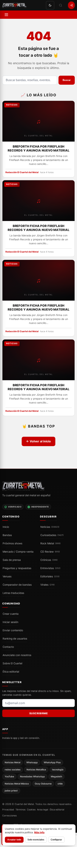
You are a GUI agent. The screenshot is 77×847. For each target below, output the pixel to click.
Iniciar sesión (10, 621)
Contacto (8, 646)
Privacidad (8, 809)
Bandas (7, 534)
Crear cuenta (11, 613)
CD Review (50, 551)
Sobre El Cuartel (12, 663)
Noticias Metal (12, 762)
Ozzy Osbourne (43, 783)
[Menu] (6, 15)
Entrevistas (50, 567)
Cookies (31, 809)
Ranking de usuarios (15, 638)
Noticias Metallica (36, 769)
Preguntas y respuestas (17, 567)
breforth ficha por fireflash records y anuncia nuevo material (38, 148)
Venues (7, 576)
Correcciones (9, 815)
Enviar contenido (13, 630)
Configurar (56, 839)
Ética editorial (11, 671)
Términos (20, 809)
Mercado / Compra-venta (18, 551)
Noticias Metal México (17, 783)
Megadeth (56, 776)
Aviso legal (42, 809)
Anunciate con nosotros (17, 654)
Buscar (67, 80)
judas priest (11, 790)
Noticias (49, 526)
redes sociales (13, 769)
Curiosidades (52, 534)
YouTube (9, 776)
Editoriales (49, 576)
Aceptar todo (14, 839)
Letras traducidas (13, 592)
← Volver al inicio (38, 441)
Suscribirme (38, 713)
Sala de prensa (12, 559)
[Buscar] (60, 5)
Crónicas (49, 559)
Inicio (6, 526)
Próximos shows (12, 543)
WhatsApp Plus (52, 762)
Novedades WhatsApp (32, 776)
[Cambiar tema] (50, 5)
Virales (47, 584)
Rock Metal (50, 543)
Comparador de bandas (17, 584)
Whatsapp (32, 762)
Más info (39, 832)
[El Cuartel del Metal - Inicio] (14, 5)
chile (60, 783)
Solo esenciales (35, 839)
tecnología (57, 769)
